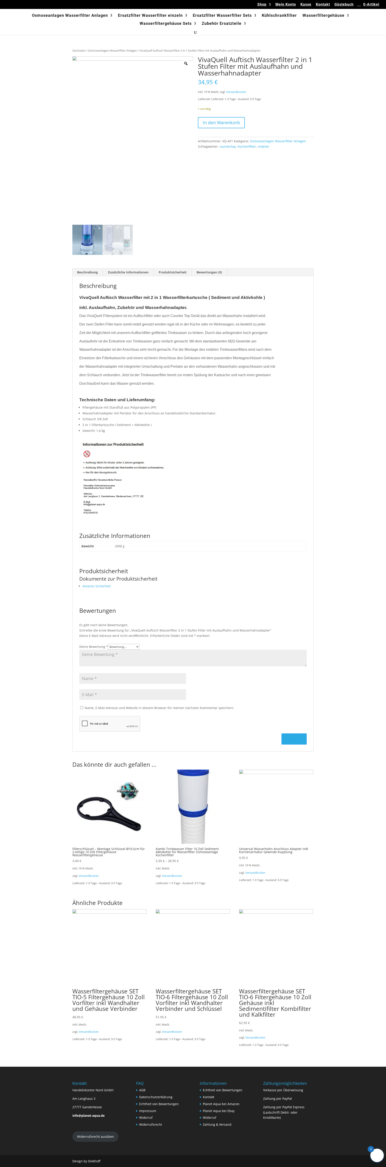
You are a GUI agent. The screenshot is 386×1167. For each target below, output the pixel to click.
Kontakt (323, 4)
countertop (227, 146)
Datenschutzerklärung (155, 1097)
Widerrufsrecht (150, 1124)
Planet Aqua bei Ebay (219, 1111)
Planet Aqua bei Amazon (221, 1104)
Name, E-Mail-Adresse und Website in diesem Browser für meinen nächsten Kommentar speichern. (159, 708)
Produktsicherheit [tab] (173, 272)
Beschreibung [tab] (87, 272)
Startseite (78, 50)
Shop (261, 4)
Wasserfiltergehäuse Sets (166, 24)
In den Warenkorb (221, 123)
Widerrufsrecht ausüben (95, 1136)
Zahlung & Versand (217, 1124)
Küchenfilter (247, 146)
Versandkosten (236, 92)
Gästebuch (344, 4)
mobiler (263, 146)
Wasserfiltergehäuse (323, 16)
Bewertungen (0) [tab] (209, 272)
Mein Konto (285, 4)
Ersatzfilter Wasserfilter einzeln (150, 16)
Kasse (305, 4)
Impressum (147, 1111)
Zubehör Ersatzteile (221, 24)
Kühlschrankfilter (279, 16)
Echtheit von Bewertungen (159, 1104)
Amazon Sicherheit (96, 586)
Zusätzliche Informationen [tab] (128, 272)
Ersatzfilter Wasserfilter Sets (222, 16)
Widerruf (146, 1117)
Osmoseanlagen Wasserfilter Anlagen (70, 16)
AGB (142, 1090)
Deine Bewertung (93, 646)
